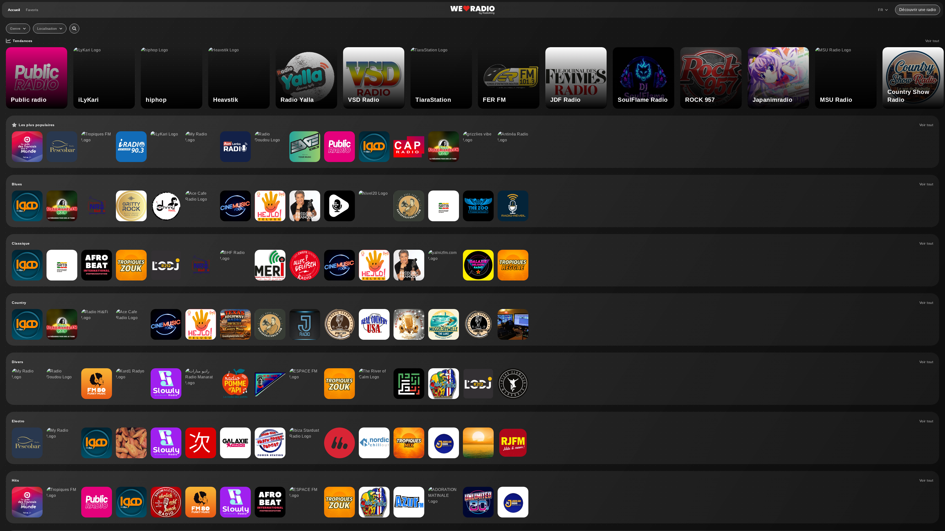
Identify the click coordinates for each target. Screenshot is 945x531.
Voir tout (932, 41)
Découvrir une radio (917, 10)
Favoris (32, 10)
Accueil (14, 10)
